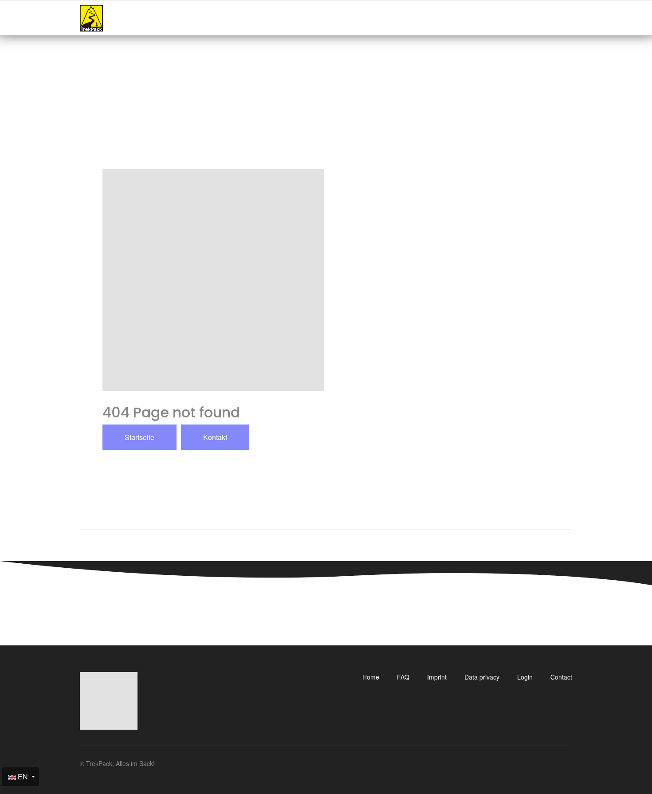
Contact (561, 676)
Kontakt (215, 437)
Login (525, 676)
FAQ (403, 676)
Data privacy (481, 676)
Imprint (437, 676)
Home (370, 676)
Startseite (139, 437)
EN (23, 776)
